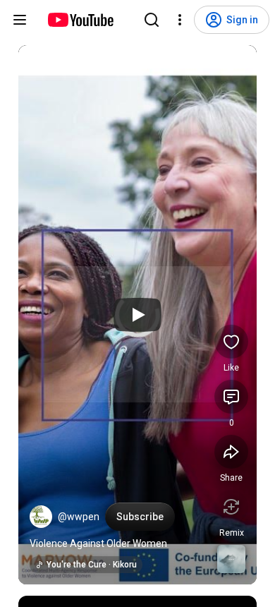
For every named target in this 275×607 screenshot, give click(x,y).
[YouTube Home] (80, 20)
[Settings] (179, 19)
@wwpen (78, 516)
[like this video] (231, 342)
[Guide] (19, 19)
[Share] (231, 452)
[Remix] (231, 507)
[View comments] (231, 397)
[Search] (151, 19)
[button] (41, 516)
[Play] (137, 315)
